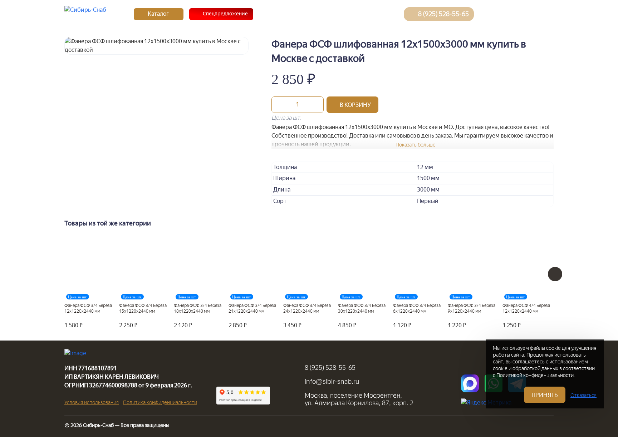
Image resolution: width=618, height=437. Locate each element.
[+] (316, 105)
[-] (279, 105)
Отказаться (583, 395)
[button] (352, 104)
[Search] (487, 14)
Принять (544, 395)
